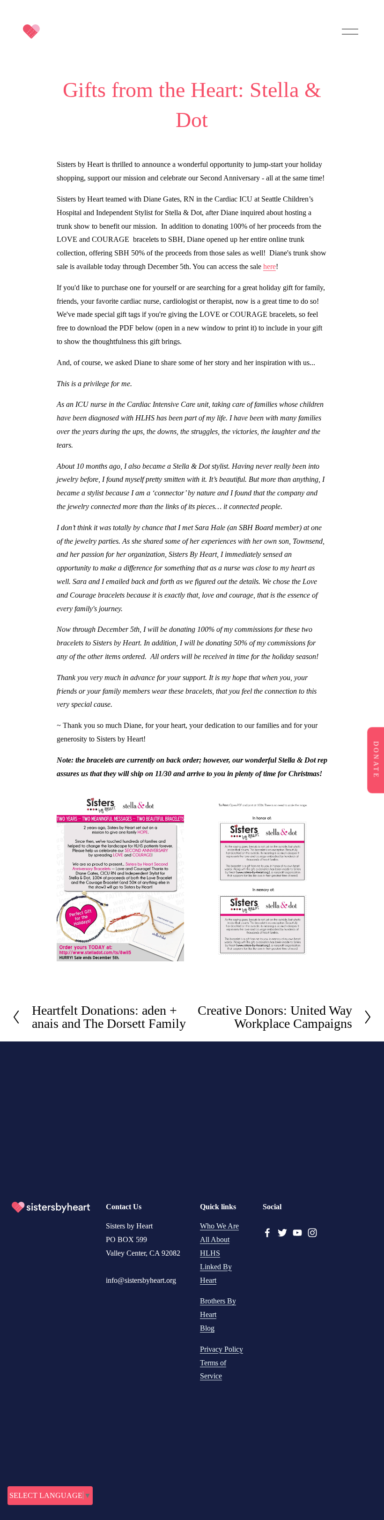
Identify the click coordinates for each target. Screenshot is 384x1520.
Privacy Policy (221, 1349)
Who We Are (219, 1226)
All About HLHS (214, 1246)
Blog (207, 1328)
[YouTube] (297, 1232)
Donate (375, 760)
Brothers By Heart (218, 1307)
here (269, 266)
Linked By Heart (216, 1273)
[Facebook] (267, 1232)
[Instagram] (312, 1232)
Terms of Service (213, 1369)
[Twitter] (282, 1232)
